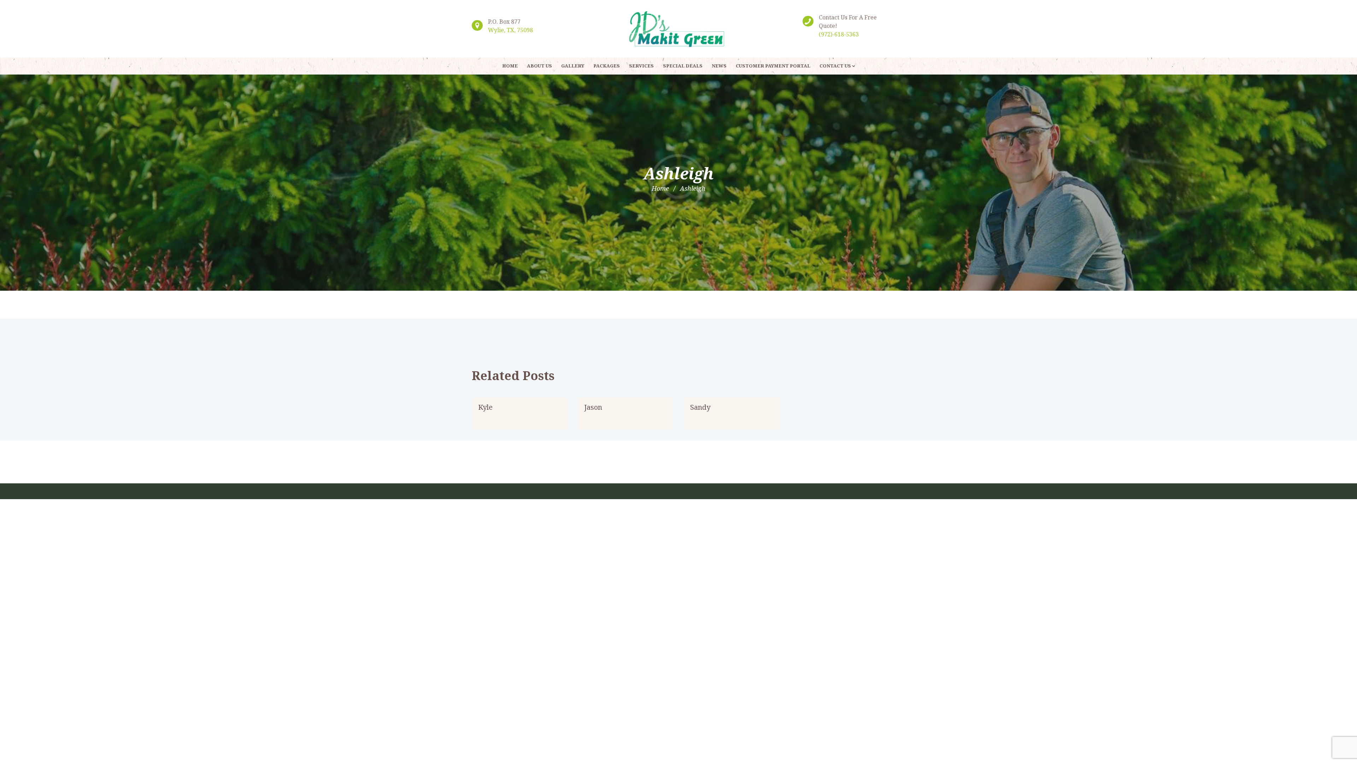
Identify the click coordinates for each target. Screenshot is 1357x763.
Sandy (700, 407)
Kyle (485, 407)
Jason (593, 407)
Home (660, 188)
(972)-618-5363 (839, 34)
